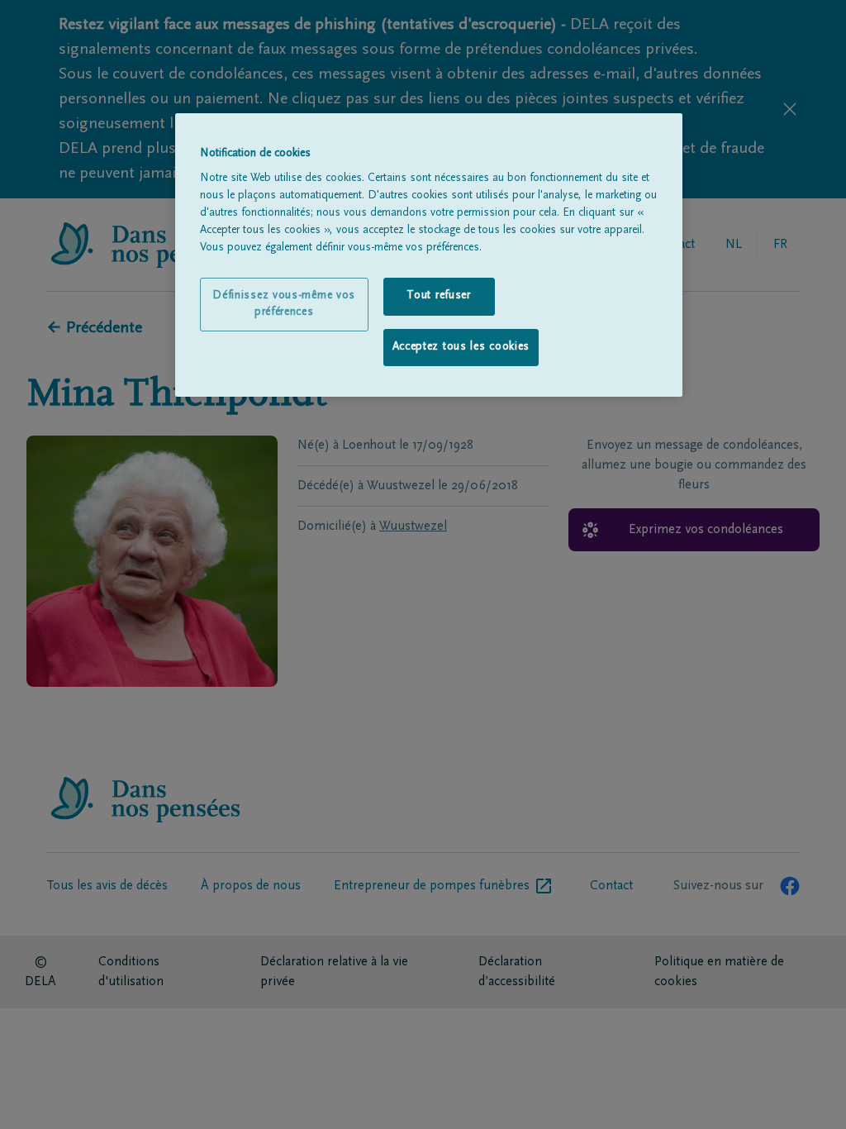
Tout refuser (438, 296)
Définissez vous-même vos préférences (283, 304)
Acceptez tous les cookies (461, 347)
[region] (428, 255)
